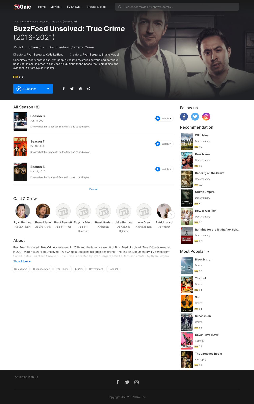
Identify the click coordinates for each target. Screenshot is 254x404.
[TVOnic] (22, 6)
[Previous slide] (15, 214)
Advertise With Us (26, 376)
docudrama (20, 268)
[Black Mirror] (187, 265)
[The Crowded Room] (187, 359)
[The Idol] (187, 284)
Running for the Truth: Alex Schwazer (217, 229)
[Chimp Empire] (187, 198)
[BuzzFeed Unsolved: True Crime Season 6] (20, 172)
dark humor (62, 268)
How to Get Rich (205, 210)
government (96, 268)
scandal (113, 268)
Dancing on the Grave (209, 173)
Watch (165, 118)
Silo (197, 297)
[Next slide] (171, 214)
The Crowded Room (208, 353)
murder (79, 268)
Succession (203, 316)
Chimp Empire (205, 191)
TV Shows (73, 6)
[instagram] (206, 119)
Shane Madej (110, 54)
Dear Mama (202, 154)
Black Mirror (203, 259)
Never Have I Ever (206, 334)
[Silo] (187, 303)
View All (93, 189)
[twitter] (195, 119)
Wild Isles (201, 135)
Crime (89, 47)
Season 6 (37, 167)
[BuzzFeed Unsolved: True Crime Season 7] (20, 146)
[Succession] (187, 322)
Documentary (59, 47)
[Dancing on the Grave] (187, 179)
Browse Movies (96, 6)
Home (42, 6)
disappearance (41, 268)
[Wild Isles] (187, 141)
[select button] (48, 89)
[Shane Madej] (43, 211)
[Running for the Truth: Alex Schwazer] (187, 235)
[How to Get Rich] (187, 216)
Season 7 (37, 141)
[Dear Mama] (187, 160)
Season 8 (37, 116)
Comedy (76, 47)
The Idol (200, 278)
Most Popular (192, 251)
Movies (55, 6)
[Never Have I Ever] (187, 340)
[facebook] (184, 119)
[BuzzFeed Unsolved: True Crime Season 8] (20, 121)
